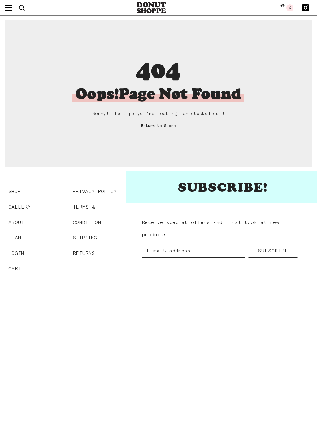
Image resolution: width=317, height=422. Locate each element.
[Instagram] (305, 7)
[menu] (8, 7)
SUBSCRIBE (273, 250)
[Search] (22, 8)
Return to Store (158, 126)
